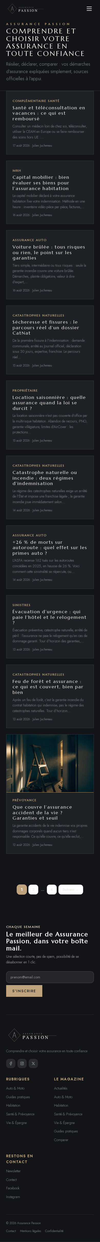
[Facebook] (10, 1063)
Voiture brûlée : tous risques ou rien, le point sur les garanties (49, 252)
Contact (11, 1179)
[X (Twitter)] (33, 1063)
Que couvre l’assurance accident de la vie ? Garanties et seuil (42, 812)
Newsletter (13, 1171)
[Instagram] (22, 1063)
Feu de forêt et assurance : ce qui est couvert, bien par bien (48, 686)
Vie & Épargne (16, 1122)
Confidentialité (54, 1231)
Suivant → (71, 889)
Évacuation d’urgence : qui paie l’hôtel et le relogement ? (50, 617)
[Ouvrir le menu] (89, 8)
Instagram (13, 1196)
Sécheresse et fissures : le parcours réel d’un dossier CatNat (46, 327)
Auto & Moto (15, 1088)
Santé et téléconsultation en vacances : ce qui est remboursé (49, 113)
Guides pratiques (18, 1096)
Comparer (61, 1139)
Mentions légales (30, 1231)
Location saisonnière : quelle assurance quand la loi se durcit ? (49, 402)
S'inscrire (24, 990)
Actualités (60, 1088)
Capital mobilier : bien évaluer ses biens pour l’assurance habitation (41, 182)
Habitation (13, 1105)
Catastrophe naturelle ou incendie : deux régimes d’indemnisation (45, 477)
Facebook (12, 1188)
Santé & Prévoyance (20, 1114)
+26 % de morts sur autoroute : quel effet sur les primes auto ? (50, 547)
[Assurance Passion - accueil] (26, 9)
